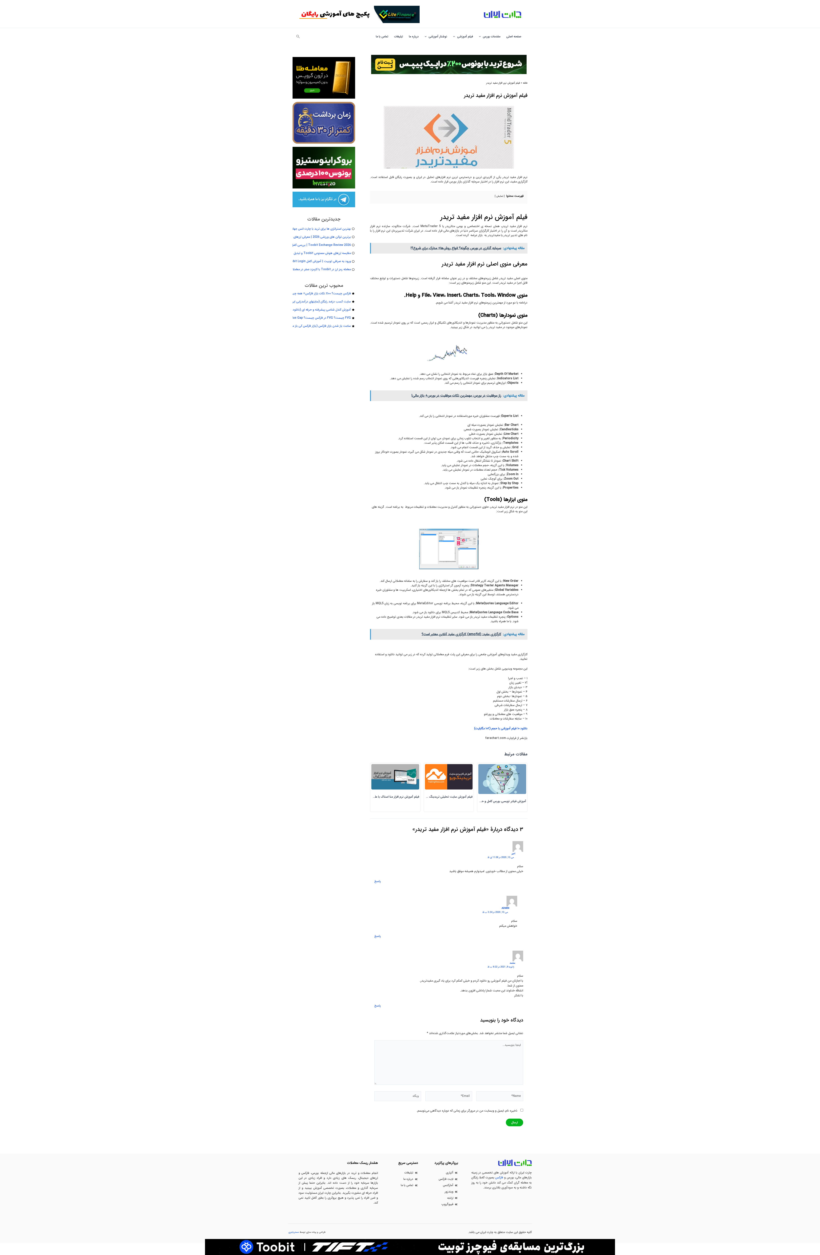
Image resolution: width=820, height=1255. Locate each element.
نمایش (499, 196)
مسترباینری (293, 1232)
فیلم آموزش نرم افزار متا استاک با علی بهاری (392, 796)
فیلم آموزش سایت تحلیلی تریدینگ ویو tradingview (439, 796)
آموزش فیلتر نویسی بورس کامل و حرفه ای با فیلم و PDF (491, 801)
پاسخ (377, 881)
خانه (525, 83)
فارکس (499, 1177)
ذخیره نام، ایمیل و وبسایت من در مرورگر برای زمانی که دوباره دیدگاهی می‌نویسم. (467, 1110)
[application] (481, 36)
